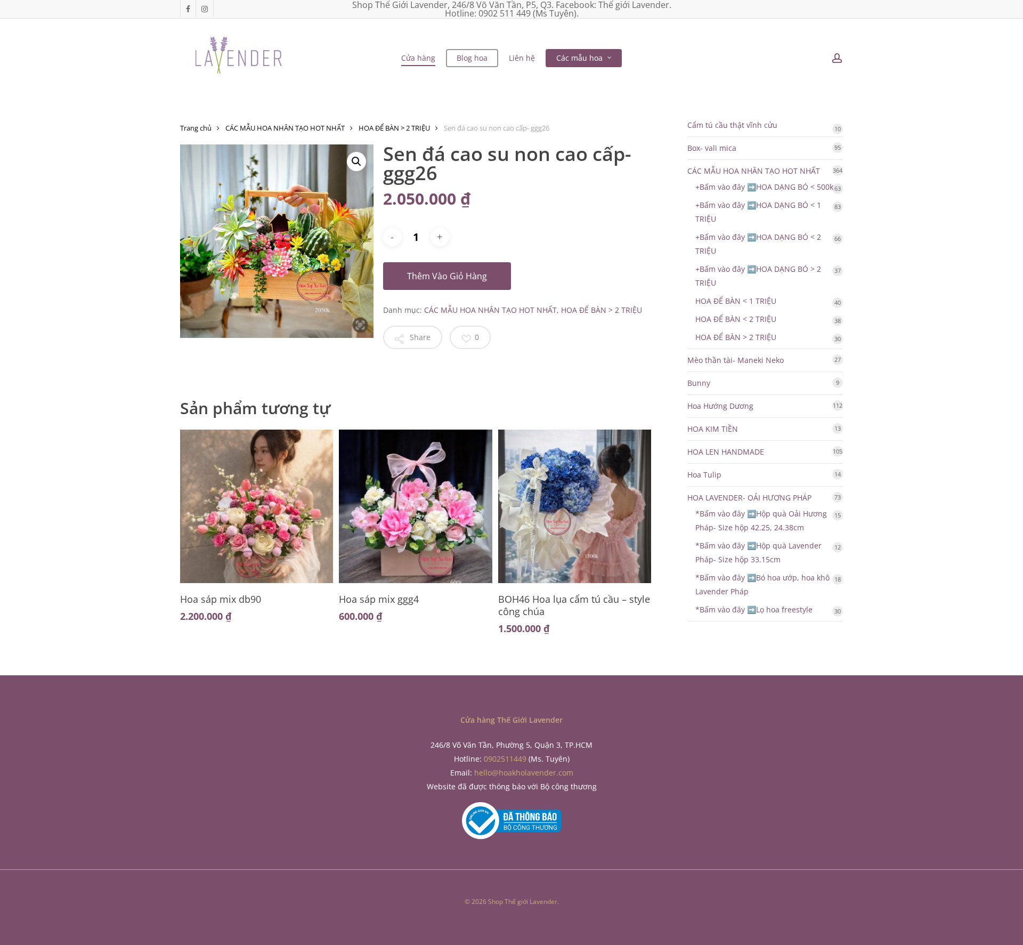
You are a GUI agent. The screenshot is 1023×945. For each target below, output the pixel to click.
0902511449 (505, 759)
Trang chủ (196, 128)
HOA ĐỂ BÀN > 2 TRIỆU (394, 128)
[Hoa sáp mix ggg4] (415, 506)
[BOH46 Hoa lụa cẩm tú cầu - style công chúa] (574, 506)
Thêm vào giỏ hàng (447, 276)
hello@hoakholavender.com (523, 773)
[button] (356, 161)
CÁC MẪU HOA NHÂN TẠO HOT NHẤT (285, 128)
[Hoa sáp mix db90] (256, 506)
